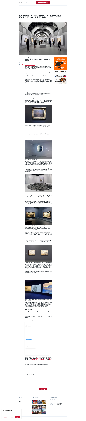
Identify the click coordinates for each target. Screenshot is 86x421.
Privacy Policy (62, 418)
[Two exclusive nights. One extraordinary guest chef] (44, 407)
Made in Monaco (28, 418)
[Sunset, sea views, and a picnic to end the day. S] (39, 411)
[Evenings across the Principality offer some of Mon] (39, 402)
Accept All (17, 417)
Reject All (11, 417)
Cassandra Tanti (22, 20)
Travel (42, 393)
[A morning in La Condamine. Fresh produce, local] (34, 402)
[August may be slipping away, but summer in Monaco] (44, 402)
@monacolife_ (35, 397)
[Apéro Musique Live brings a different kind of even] (44, 411)
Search (20, 401)
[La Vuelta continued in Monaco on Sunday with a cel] (34, 407)
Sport (54, 393)
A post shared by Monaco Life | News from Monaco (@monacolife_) (36, 353)
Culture (45, 393)
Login (20, 403)
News (21, 393)
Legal (66, 418)
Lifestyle (34, 393)
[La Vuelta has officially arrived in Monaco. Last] (34, 411)
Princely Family (58, 393)
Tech (38, 393)
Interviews (43, 9)
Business (24, 393)
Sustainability (29, 393)
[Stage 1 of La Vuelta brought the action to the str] (39, 407)
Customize (5, 417)
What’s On (49, 393)
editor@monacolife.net (60, 399)
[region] (12, 414)
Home (20, 399)
